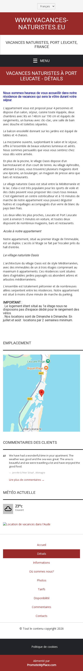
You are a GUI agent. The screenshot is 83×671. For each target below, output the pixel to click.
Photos (41, 580)
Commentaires (41, 607)
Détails (41, 554)
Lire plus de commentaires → (26, 480)
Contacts (41, 616)
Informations (41, 562)
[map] (41, 393)
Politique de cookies (44, 647)
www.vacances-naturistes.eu (41, 24)
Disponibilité (42, 598)
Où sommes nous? (41, 571)
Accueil (41, 545)
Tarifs (41, 589)
